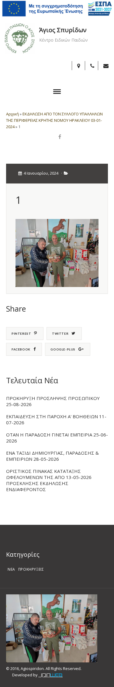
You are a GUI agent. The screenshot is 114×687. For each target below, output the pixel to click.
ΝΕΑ (11, 569)
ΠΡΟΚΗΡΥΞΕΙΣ (31, 569)
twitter (60, 333)
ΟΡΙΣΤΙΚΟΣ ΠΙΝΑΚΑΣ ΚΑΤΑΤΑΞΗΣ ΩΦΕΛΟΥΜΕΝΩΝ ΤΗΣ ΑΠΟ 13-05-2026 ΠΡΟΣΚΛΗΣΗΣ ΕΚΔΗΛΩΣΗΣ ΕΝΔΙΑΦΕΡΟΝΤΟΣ (49, 480)
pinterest (21, 333)
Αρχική (12, 114)
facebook (21, 349)
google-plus (62, 349)
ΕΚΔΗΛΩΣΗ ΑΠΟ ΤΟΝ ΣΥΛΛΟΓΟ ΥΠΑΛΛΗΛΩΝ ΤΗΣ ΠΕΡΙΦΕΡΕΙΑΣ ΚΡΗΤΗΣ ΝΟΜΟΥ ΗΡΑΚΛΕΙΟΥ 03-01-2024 (54, 120)
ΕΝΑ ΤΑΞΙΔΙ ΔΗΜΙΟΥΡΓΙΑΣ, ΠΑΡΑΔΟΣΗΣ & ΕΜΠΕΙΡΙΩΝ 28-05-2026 (52, 456)
